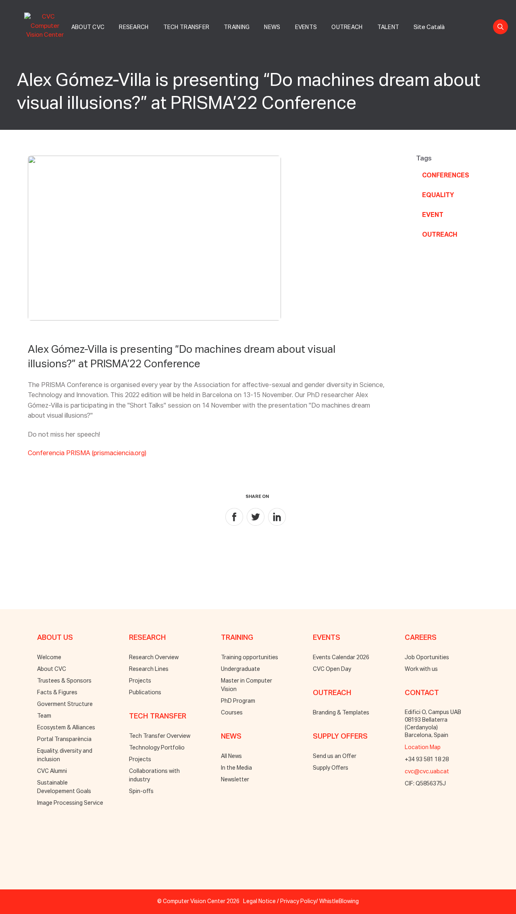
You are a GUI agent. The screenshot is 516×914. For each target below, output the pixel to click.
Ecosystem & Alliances (66, 728)
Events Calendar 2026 (341, 657)
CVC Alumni (52, 771)
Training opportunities (249, 657)
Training (237, 27)
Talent (388, 27)
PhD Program (238, 701)
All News (231, 756)
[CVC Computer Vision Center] (47, 24)
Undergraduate (240, 669)
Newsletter (235, 780)
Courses (232, 713)
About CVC (88, 27)
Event (432, 215)
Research (133, 27)
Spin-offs (141, 791)
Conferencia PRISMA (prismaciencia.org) (87, 453)
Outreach (346, 27)
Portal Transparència (64, 739)
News (272, 27)
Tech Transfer (186, 27)
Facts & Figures (57, 692)
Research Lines (149, 669)
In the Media (236, 768)
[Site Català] (429, 18)
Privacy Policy (298, 901)
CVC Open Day (332, 669)
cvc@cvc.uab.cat (427, 772)
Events (306, 27)
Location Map (423, 747)
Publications (145, 692)
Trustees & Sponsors (64, 681)
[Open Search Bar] (500, 26)
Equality (438, 195)
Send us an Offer (334, 756)
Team (44, 716)
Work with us (421, 669)
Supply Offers (330, 768)
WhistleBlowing (339, 901)
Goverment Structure (65, 704)
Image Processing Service (70, 803)
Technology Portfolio (157, 748)
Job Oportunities (427, 657)
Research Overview (154, 657)
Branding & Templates (341, 713)
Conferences (445, 176)
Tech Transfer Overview (159, 736)
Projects (140, 681)
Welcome (49, 657)
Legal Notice (259, 901)
